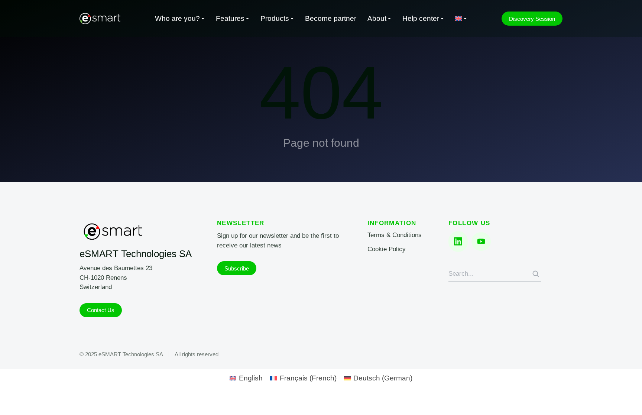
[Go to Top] (626, 399)
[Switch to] (461, 19)
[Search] (535, 273)
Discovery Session (532, 19)
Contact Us (100, 310)
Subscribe (236, 268)
